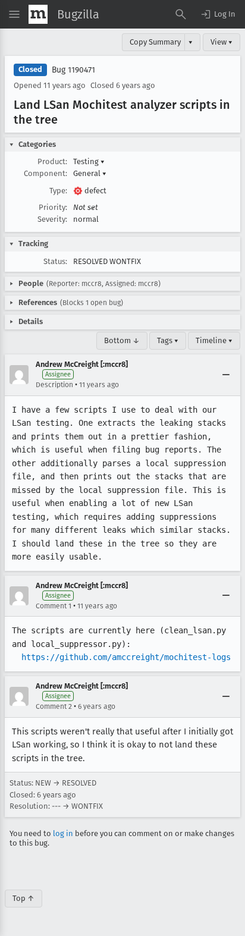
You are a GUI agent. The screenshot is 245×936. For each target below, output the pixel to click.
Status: (55, 261)
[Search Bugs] (180, 14)
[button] (217, 14)
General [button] (89, 173)
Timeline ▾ (214, 340)
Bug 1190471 (73, 70)
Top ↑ (23, 898)
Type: (58, 190)
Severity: (52, 219)
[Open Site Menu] (14, 14)
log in (63, 833)
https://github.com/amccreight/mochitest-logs (126, 657)
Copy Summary (155, 41)
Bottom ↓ (122, 340)
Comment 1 (53, 606)
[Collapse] (225, 374)
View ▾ (222, 41)
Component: (45, 173)
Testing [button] (89, 161)
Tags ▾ (167, 340)
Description (54, 385)
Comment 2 (54, 706)
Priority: (53, 207)
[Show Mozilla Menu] (38, 14)
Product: (52, 161)
